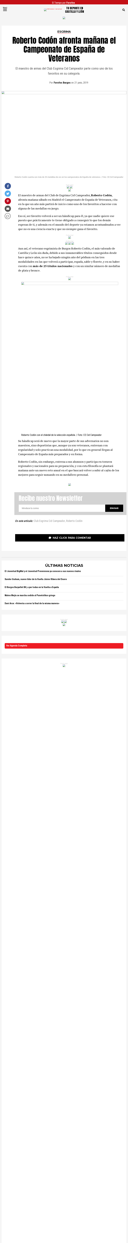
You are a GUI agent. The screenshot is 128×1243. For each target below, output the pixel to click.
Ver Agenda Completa (16, 645)
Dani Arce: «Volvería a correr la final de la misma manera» (32, 603)
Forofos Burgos (62, 82)
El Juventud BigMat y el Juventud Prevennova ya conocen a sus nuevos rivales (43, 571)
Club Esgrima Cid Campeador (49, 521)
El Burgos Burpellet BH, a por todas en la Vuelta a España (32, 587)
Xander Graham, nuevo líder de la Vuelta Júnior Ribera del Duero (36, 579)
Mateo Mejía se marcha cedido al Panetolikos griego (30, 595)
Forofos (70, 2)
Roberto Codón (74, 521)
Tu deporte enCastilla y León (74, 9)
